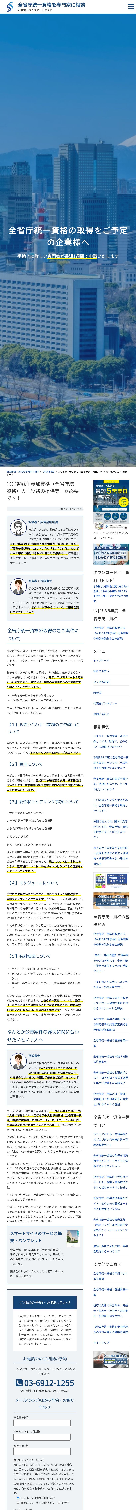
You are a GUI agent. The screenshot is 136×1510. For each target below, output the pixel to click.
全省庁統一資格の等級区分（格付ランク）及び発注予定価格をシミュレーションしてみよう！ (110, 1227)
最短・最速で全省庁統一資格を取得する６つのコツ (110, 1248)
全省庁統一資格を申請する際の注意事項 (110, 1059)
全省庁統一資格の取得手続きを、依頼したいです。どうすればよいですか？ (110, 784)
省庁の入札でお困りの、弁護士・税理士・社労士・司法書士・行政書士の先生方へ (110, 1310)
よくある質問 (101, 682)
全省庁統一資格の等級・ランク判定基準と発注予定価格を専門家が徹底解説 (110, 1024)
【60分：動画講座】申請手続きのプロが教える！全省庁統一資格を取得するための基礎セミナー (110, 963)
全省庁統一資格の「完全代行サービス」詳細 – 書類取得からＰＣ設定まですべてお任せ (110, 1182)
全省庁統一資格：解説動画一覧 (110, 1292)
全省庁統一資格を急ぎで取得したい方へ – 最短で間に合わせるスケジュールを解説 (110, 1003)
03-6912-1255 (49, 1382)
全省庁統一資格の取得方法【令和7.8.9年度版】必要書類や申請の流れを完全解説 (110, 633)
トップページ (101, 660)
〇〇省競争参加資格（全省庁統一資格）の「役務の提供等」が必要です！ (43, 490)
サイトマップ (101, 1343)
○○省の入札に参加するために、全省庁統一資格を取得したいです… (110, 805)
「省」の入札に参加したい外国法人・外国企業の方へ (110, 984)
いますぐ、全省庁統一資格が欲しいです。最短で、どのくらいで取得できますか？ (110, 741)
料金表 (97, 693)
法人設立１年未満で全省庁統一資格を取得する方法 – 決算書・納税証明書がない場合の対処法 (110, 856)
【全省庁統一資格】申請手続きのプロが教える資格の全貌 (110, 1329)
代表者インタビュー (105, 703)
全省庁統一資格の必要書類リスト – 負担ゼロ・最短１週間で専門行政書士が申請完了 (110, 1077)
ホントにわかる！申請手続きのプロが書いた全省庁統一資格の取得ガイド (110, 1139)
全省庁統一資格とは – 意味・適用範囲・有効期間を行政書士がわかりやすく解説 (110, 1099)
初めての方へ (101, 671)
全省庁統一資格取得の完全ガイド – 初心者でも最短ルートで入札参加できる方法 (110, 1203)
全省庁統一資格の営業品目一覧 (110, 1043)
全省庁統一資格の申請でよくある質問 (110, 1276)
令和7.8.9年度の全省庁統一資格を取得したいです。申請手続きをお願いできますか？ (110, 762)
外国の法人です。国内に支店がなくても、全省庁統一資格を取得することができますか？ (110, 829)
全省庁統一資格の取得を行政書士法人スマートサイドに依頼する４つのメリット (110, 1160)
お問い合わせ (101, 714)
